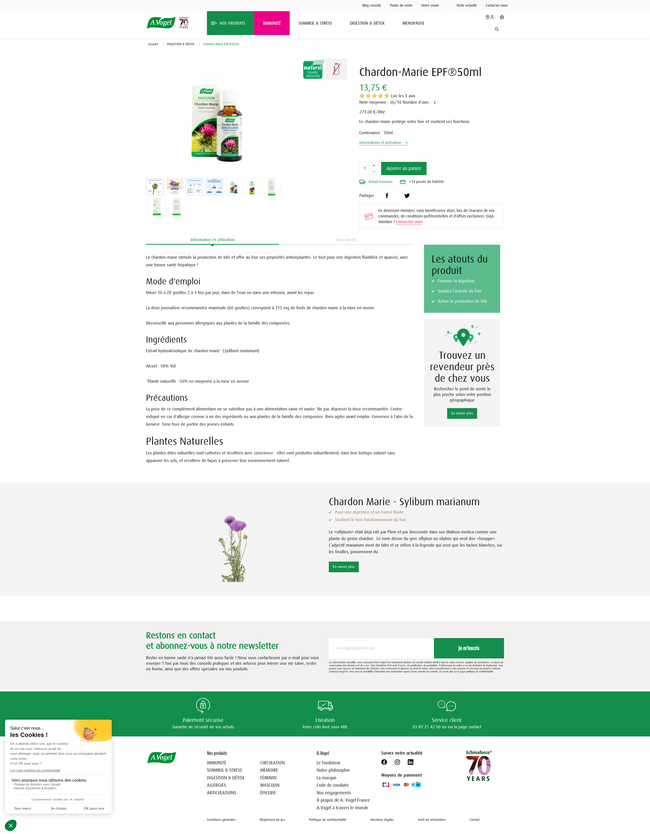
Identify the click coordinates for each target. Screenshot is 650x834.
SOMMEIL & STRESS (224, 770)
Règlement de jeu (272, 820)
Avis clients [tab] (346, 239)
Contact (475, 820)
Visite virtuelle (467, 5)
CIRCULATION (272, 762)
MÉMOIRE (269, 770)
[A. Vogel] (161, 23)
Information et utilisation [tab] (213, 239)
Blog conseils (371, 5)
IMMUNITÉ (216, 762)
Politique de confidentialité (327, 820)
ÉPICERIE (268, 792)
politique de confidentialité (479, 671)
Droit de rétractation (432, 820)
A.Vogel (323, 753)
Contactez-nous (497, 5)
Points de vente (401, 5)
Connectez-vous (409, 222)
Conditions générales (221, 820)
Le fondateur (328, 762)
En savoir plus (462, 413)
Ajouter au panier (403, 168)
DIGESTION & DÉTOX (225, 777)
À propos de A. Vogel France (343, 800)
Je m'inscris (469, 648)
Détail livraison (380, 182)
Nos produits (217, 753)
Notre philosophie (333, 770)
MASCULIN (270, 785)
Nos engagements (334, 792)
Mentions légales (382, 820)
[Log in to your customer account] (492, 17)
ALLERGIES (216, 785)
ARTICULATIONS (221, 792)
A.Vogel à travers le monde (342, 807)
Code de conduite (333, 785)
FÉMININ (268, 777)
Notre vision (430, 5)
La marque (326, 777)
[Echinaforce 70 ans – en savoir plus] (183, 22)
